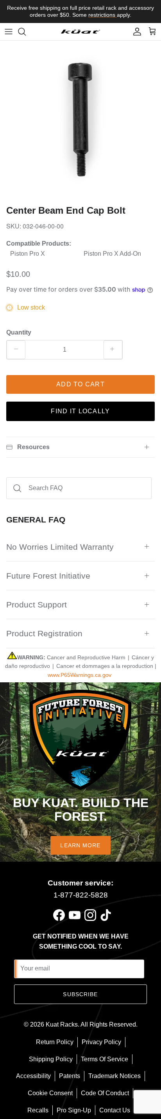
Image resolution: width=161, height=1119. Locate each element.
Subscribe (80, 994)
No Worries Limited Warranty (60, 546)
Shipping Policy (51, 1059)
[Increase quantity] (113, 349)
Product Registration (44, 633)
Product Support (36, 604)
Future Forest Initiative (48, 575)
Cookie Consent (50, 1093)
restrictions (102, 15)
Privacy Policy (101, 1042)
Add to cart (80, 384)
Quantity (18, 332)
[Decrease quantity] (16, 349)
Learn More (80, 845)
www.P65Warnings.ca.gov (79, 675)
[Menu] (8, 31)
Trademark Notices (114, 1076)
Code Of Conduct (105, 1093)
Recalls (37, 1110)
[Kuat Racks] (80, 31)
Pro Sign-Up (74, 1110)
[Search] (25, 31)
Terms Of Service (104, 1059)
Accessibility (33, 1076)
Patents (69, 1076)
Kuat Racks (62, 1024)
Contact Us (114, 1110)
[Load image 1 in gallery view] (80, 121)
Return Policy (54, 1042)
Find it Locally (80, 411)
